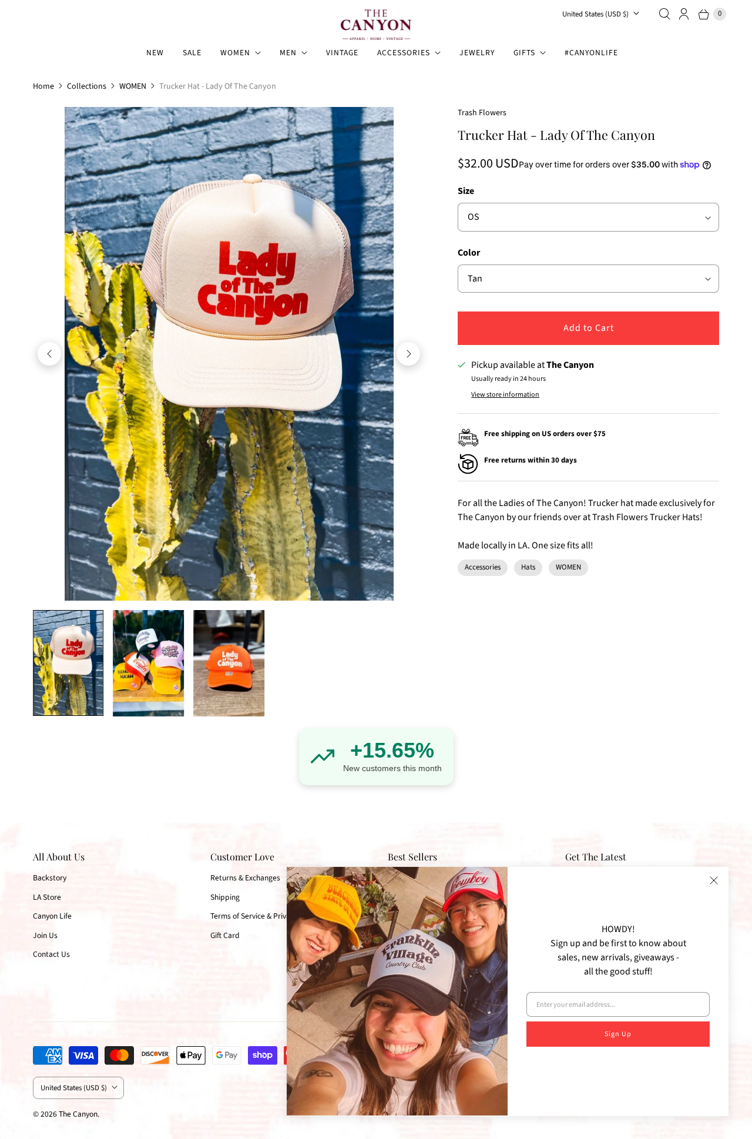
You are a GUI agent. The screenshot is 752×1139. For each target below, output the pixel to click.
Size (466, 191)
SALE (192, 52)
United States (595, 14)
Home (43, 86)
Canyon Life (52, 916)
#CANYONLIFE (591, 52)
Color (469, 252)
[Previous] (49, 354)
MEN (288, 52)
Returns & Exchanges (245, 877)
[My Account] (684, 14)
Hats (528, 567)
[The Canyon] (376, 24)
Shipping (225, 897)
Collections (86, 86)
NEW (155, 52)
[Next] (408, 354)
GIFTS (524, 52)
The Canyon (78, 1114)
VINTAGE (342, 52)
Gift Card (225, 935)
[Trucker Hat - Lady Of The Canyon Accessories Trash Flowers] (229, 354)
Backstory (49, 877)
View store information (505, 395)
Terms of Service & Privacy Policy (264, 916)
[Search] (664, 14)
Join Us (45, 935)
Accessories (483, 567)
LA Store (47, 897)
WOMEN (235, 52)
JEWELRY (477, 52)
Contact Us (51, 954)
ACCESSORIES (403, 52)
